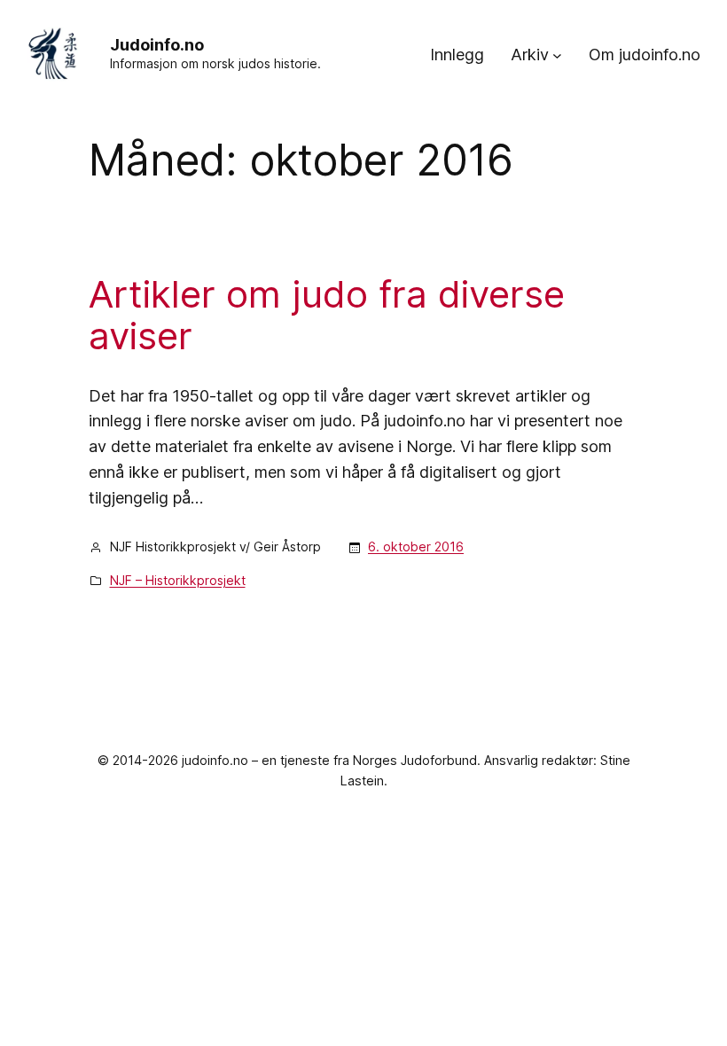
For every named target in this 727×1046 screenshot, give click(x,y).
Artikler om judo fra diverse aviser (327, 315)
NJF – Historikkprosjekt (178, 580)
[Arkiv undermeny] (557, 55)
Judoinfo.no (157, 44)
